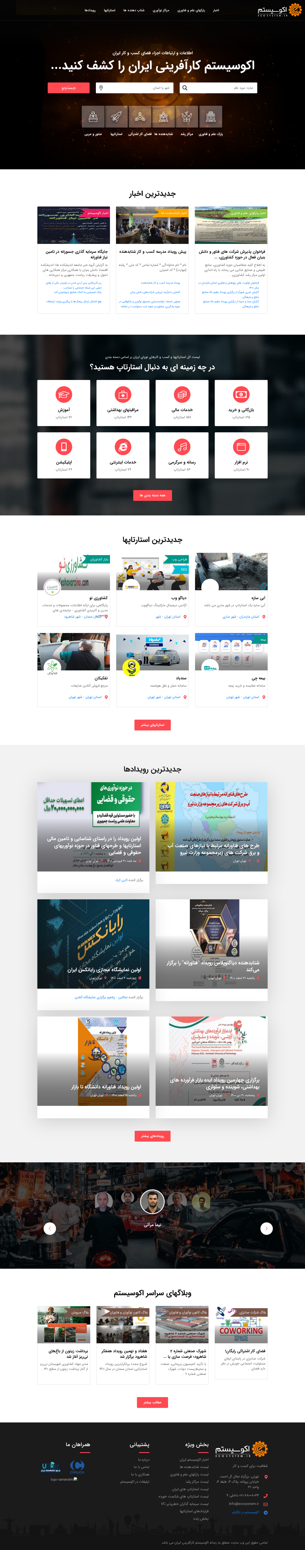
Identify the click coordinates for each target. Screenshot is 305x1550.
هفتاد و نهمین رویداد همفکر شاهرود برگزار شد (124, 1354)
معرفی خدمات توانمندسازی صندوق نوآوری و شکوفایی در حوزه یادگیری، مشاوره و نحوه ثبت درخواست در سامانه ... (149, 307)
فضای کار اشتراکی (140, 134)
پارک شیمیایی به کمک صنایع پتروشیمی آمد (77, 292)
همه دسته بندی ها (152, 495)
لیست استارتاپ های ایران (190, 1489)
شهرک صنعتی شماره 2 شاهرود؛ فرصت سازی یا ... (184, 1354)
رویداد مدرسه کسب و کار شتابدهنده (160, 283)
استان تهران (172, 616)
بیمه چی (258, 678)
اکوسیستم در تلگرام (245, 1512)
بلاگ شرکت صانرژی (252, 1312)
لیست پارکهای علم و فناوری (189, 1474)
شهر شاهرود (72, 616)
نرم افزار (241, 462)
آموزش (64, 410)
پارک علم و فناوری (211, 134)
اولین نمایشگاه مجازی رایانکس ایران (104, 970)
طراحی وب (179, 559)
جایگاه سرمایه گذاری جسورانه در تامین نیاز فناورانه (77, 255)
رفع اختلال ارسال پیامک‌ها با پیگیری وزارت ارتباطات (73, 302)
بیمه (263, 639)
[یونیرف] (50, 1467)
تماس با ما (141, 1467)
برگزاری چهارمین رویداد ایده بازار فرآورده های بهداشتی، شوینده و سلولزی (214, 1083)
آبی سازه (258, 598)
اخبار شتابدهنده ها (174, 213)
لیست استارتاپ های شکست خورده (184, 1496)
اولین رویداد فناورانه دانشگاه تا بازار (106, 1087)
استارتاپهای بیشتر (152, 725)
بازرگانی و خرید (241, 410)
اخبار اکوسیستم (98, 213)
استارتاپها (116, 134)
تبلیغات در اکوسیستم (135, 1482)
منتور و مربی (93, 134)
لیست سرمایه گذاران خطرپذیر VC (185, 1504)
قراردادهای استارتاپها (194, 1511)
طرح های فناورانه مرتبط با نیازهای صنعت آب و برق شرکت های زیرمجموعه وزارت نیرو (213, 849)
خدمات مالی (182, 410)
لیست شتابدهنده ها (194, 1467)
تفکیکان (101, 678)
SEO (184, 569)
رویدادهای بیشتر (152, 1136)
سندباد (181, 678)
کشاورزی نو (98, 598)
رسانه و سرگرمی (182, 462)
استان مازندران (249, 616)
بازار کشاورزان (99, 559)
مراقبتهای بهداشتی (123, 410)
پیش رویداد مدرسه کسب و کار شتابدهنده (152, 252)
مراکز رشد (187, 134)
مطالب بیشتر (152, 1402)
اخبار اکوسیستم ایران (194, 1460)
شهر (158, 616)
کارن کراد (121, 880)
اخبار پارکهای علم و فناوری (248, 213)
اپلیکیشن (64, 462)
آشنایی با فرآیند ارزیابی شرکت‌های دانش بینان (155, 292)
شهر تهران (233, 697)
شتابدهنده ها (163, 134)
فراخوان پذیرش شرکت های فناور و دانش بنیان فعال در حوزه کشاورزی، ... (232, 255)
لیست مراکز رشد (197, 1482)
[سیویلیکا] (77, 1467)
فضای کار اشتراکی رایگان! (245, 1351)
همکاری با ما (140, 1474)
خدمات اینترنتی (123, 462)
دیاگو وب (179, 598)
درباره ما (143, 1460)
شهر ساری (229, 616)
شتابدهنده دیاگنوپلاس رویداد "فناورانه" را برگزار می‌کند (213, 966)
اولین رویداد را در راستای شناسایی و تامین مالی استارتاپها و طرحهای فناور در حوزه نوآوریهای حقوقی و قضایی (94, 846)
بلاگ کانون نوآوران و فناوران (188, 1312)
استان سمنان (92, 616)
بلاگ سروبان (80, 1312)
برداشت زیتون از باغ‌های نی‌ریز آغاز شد (68, 1354)
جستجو (69, 87)
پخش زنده (201, 1519)
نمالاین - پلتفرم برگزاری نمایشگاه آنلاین (101, 997)
